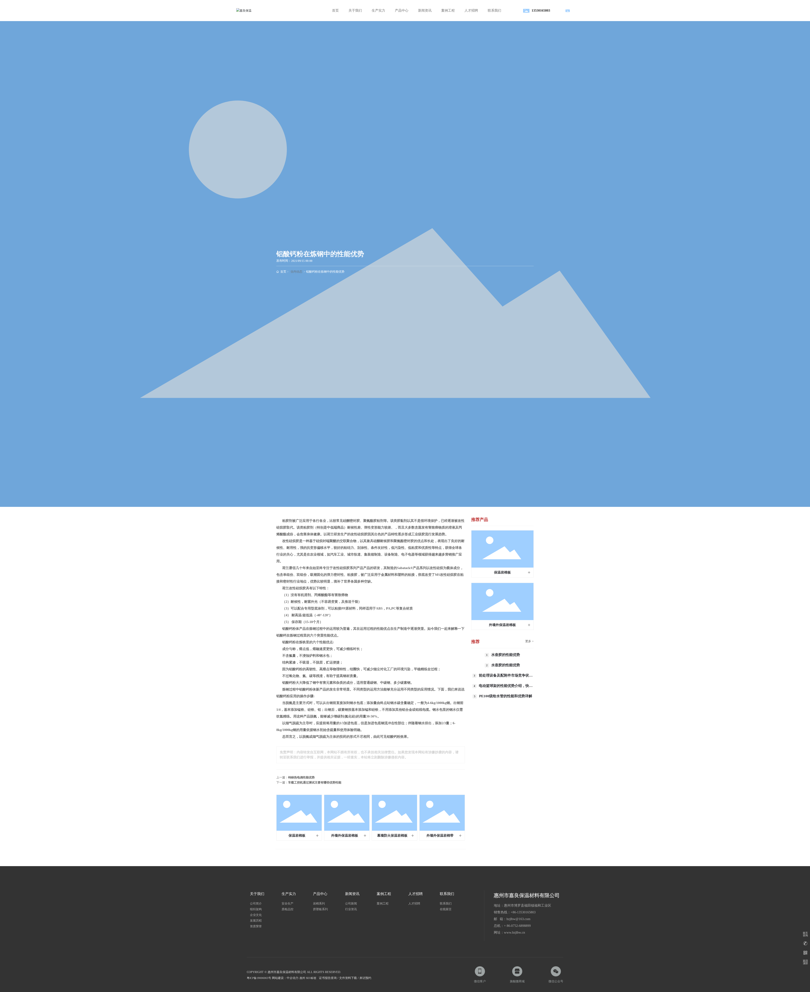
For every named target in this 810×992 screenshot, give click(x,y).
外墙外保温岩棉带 (440, 835)
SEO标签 (311, 978)
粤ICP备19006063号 (259, 978)
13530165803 (541, 10)
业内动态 (296, 271)
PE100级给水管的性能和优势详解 (505, 696)
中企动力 (292, 978)
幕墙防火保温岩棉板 (392, 835)
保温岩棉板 (297, 835)
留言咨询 (805, 934)
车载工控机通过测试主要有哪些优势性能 (314, 782)
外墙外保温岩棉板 (344, 835)
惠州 (302, 978)
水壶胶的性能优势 (505, 655)
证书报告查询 (328, 978)
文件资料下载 (348, 978)
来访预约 (365, 978)
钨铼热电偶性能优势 (301, 777)
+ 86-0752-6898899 (517, 925)
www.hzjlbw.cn (514, 932)
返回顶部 (805, 962)
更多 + (529, 641)
